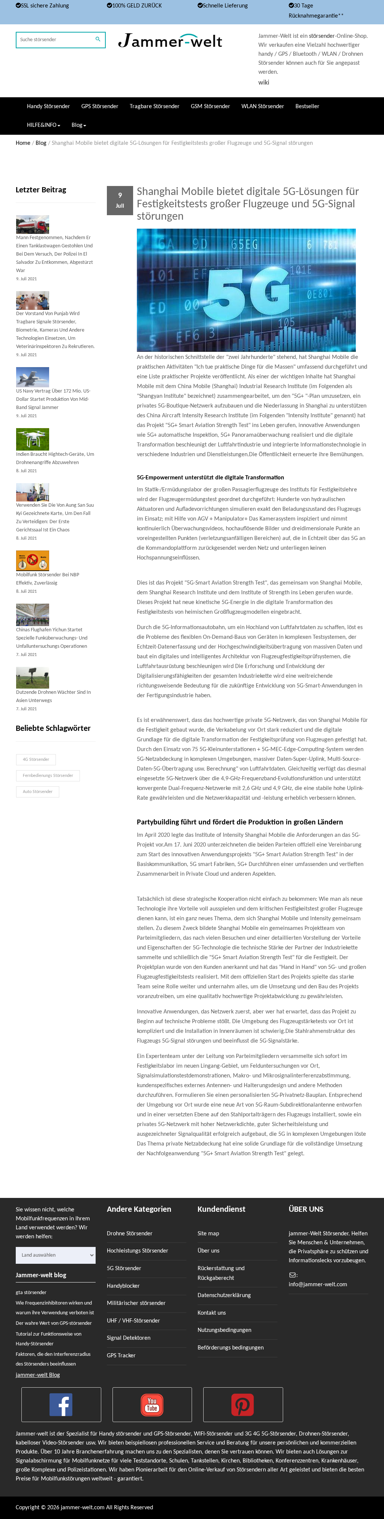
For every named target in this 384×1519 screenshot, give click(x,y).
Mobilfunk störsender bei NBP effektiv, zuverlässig (47, 579)
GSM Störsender (210, 107)
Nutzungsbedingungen (224, 1330)
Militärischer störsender (136, 1303)
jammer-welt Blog (38, 1375)
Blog (41, 143)
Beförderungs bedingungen (231, 1348)
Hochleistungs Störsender (137, 1251)
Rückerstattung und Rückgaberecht (221, 1273)
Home (23, 143)
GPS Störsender (99, 107)
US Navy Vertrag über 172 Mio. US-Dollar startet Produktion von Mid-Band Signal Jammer (53, 399)
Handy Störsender (48, 107)
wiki (263, 82)
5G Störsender (124, 1269)
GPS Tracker (121, 1356)
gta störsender (31, 1293)
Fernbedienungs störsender (48, 776)
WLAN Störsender (263, 107)
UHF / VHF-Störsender (133, 1321)
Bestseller (308, 107)
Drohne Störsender (130, 1234)
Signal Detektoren (128, 1338)
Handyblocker (123, 1286)
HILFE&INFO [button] (42, 125)
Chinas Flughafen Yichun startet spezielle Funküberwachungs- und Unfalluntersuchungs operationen (51, 638)
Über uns (208, 1251)
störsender (322, 36)
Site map (208, 1234)
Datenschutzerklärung (224, 1296)
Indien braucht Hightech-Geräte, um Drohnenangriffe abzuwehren (55, 459)
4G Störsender (36, 759)
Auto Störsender (37, 792)
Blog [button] (77, 125)
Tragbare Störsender (155, 107)
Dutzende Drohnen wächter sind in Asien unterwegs (53, 697)
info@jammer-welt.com (318, 1285)
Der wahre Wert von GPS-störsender (54, 1323)
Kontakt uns (212, 1313)
